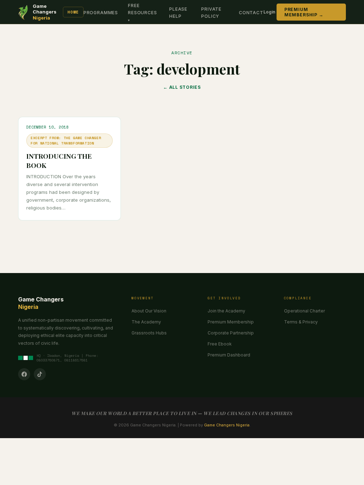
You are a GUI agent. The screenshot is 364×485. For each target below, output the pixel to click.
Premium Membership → (303, 12)
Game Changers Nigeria (227, 425)
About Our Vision (149, 311)
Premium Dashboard (229, 355)
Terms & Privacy (301, 322)
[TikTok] (40, 374)
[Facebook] (24, 374)
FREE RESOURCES (142, 9)
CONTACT (251, 12)
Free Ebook (220, 344)
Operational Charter (304, 311)
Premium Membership (231, 322)
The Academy (146, 322)
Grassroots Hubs (149, 333)
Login (269, 12)
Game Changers (45, 12)
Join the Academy (226, 311)
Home (73, 12)
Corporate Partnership (231, 333)
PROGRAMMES (101, 12)
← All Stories (181, 87)
